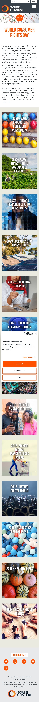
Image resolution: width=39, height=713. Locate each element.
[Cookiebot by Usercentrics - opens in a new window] (24, 333)
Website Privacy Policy (20, 679)
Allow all (19, 364)
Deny (19, 377)
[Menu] (34, 7)
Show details (28, 357)
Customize (18, 371)
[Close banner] (36, 333)
